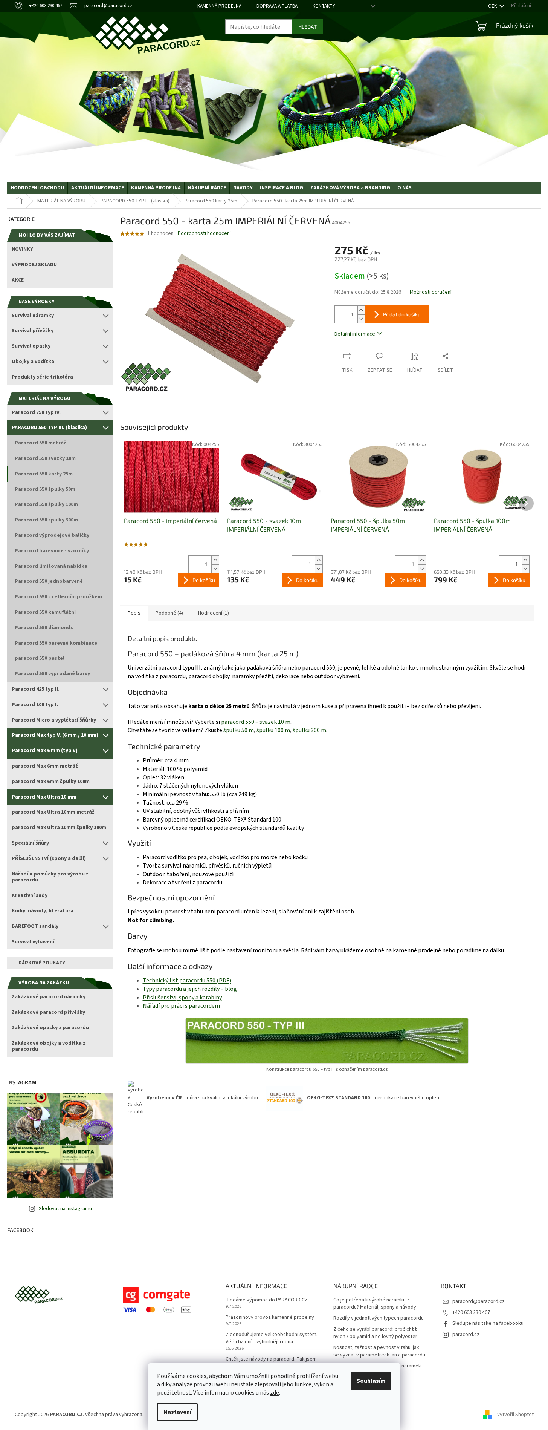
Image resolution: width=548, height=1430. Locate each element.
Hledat (307, 26)
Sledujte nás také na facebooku (488, 1323)
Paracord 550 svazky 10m (45, 458)
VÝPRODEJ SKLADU (34, 264)
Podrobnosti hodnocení (204, 233)
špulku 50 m (238, 730)
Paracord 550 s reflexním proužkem (58, 597)
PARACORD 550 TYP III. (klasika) (49, 427)
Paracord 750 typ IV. (36, 412)
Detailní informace (354, 334)
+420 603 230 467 (471, 1312)
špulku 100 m (273, 730)
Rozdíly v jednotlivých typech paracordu (378, 1318)
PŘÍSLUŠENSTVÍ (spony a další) (49, 858)
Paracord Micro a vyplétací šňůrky (54, 720)
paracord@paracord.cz (478, 1301)
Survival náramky (33, 315)
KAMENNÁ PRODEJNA (219, 6)
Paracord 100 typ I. (35, 704)
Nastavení (177, 1412)
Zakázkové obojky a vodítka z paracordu (48, 1046)
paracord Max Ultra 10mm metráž (53, 812)
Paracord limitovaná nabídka (51, 566)
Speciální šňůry (30, 843)
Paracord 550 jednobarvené (49, 581)
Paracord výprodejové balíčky (52, 535)
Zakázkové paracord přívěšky (48, 1012)
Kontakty (324, 6)
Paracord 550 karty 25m (44, 474)
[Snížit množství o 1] (361, 318)
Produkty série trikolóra (42, 377)
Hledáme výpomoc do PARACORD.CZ (267, 1300)
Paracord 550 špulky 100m (46, 504)
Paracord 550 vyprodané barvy (52, 673)
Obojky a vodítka (33, 361)
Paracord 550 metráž (40, 443)
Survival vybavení (33, 942)
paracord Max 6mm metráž (45, 766)
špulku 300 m (309, 730)
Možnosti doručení (431, 292)
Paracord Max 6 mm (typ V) (45, 750)
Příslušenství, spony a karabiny (182, 997)
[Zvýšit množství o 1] (361, 310)
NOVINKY (22, 249)
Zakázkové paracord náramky (48, 997)
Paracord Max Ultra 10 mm (44, 797)
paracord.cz (465, 1334)
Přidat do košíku (402, 314)
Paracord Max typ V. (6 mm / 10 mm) (55, 735)
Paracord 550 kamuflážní (45, 612)
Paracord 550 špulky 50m (45, 489)
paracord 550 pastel (39, 658)
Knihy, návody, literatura (42, 911)
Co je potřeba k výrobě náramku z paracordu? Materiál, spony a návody (374, 1304)
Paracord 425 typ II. (36, 689)
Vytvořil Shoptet (515, 1414)
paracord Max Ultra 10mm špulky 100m (59, 827)
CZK (493, 6)
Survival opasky (31, 346)
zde (274, 1393)
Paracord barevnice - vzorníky (52, 551)
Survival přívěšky (32, 330)
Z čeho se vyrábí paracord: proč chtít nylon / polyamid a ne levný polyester (375, 1333)
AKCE (18, 280)
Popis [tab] (134, 613)
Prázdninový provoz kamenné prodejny (270, 1317)
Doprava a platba (277, 6)
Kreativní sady (29, 895)
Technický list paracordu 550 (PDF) (187, 980)
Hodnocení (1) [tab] (213, 613)
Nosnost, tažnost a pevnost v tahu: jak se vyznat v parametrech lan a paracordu (379, 1351)
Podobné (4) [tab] (169, 613)
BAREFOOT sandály (35, 926)
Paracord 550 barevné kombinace (56, 643)
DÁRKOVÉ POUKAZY (41, 963)
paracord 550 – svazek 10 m (255, 722)
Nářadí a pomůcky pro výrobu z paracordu (50, 877)
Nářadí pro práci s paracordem (181, 1006)
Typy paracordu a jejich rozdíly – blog (190, 989)
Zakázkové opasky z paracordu (50, 1028)
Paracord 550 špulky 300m (46, 520)
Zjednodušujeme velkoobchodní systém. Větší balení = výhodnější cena (272, 1338)
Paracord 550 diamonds (44, 627)
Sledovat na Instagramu (65, 1208)
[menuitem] (37, 188)
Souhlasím (371, 1381)
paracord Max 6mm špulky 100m (51, 781)
